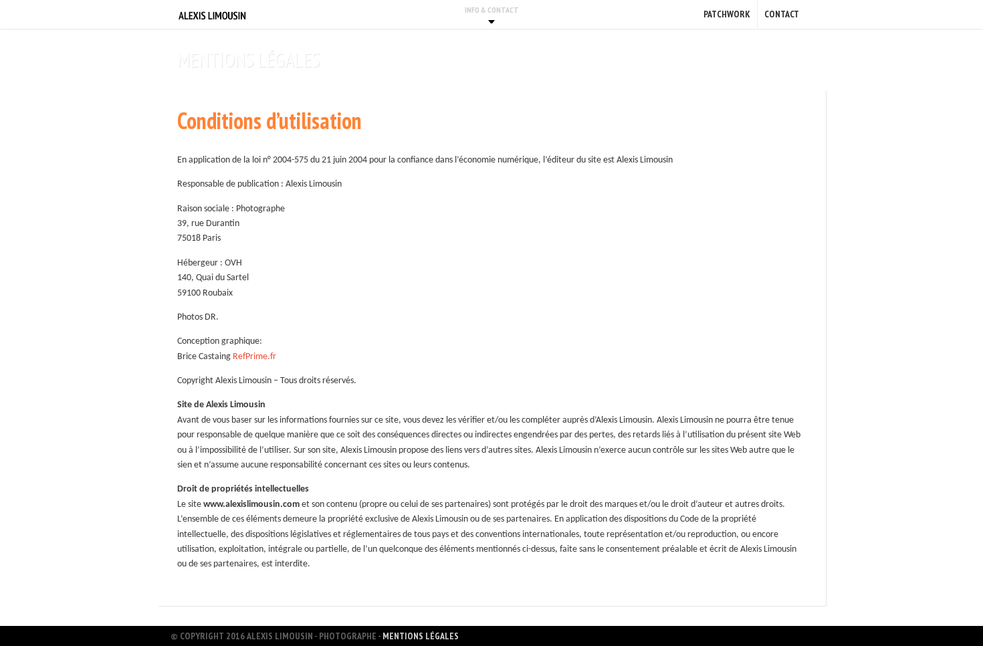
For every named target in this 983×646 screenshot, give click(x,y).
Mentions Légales (421, 636)
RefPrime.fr (254, 357)
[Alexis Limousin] (212, 14)
